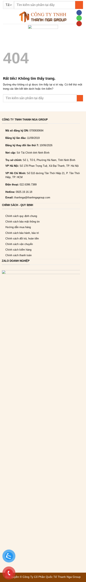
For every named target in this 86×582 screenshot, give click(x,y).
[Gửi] (79, 5)
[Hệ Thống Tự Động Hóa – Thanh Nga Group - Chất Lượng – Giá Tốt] (43, 17)
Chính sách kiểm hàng (18, 249)
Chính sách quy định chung (21, 216)
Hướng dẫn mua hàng (18, 227)
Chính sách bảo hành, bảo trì (22, 232)
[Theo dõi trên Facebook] (79, 12)
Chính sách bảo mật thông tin (22, 221)
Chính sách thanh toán (18, 255)
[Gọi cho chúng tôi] (79, 18)
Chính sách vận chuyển (19, 244)
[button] (5, 17)
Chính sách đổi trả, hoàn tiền (22, 238)
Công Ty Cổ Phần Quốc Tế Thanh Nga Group (52, 576)
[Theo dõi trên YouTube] (79, 23)
